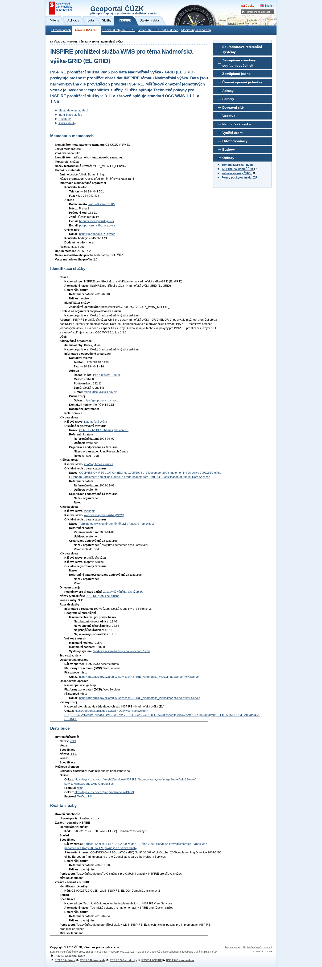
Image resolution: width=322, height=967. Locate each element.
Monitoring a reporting (196, 30)
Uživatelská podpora (169, 951)
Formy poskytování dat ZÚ (239, 177)
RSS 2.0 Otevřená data (180, 960)
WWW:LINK (84, 796)
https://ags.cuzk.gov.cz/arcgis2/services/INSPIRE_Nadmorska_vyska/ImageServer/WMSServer (139, 676)
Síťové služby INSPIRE (118, 30)
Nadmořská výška (236, 124)
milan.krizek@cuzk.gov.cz (100, 392)
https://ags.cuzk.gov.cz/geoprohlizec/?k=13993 (104, 792)
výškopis (89, 511)
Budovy (228, 149)
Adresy (228, 91)
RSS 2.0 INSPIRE (151, 960)
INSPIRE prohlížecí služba (103, 596)
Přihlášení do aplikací (258, 11)
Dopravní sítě (233, 107)
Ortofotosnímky (235, 141)
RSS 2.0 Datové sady (92, 960)
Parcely (228, 99)
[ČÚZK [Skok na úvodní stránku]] (61, 8)
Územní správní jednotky (242, 82)
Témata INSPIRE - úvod (237, 164)
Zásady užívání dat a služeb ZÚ (123, 591)
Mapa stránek (233, 947)
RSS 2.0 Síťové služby (123, 960)
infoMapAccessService (98, 464)
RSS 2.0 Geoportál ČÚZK (70, 955)
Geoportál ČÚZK (123, 10)
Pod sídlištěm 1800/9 (101, 204)
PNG (73, 741)
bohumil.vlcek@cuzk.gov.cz (96, 221)
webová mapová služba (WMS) (104, 515)
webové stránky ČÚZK (237, 173)
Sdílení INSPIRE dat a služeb (158, 30)
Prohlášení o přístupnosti (257, 947)
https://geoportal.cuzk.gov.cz (97, 234)
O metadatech (61, 30)
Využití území (232, 133)
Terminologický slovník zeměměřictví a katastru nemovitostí (116, 523)
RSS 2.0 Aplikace (65, 960)
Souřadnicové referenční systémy (242, 49)
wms (80, 788)
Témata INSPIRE (86, 30)
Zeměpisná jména (236, 74)
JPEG (73, 754)
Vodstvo (228, 116)
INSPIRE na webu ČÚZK (238, 169)
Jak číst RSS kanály (206, 951)
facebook (187, 951)
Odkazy (228, 158)
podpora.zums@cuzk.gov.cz (97, 225)
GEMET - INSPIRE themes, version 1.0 (103, 430)
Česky (250, 5)
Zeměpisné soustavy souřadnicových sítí (239, 62)
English (269, 5)
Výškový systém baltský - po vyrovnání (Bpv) (121, 651)
